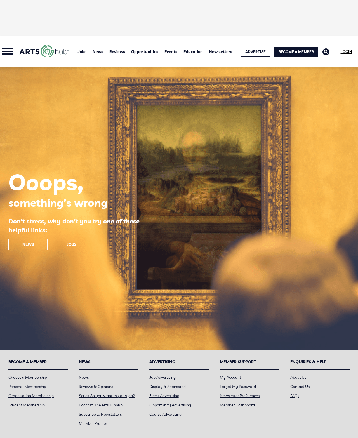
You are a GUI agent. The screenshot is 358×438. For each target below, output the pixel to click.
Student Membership (26, 405)
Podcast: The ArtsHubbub (101, 405)
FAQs (294, 395)
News (98, 51)
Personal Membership (27, 386)
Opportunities (144, 51)
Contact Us (300, 386)
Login (346, 52)
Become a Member (296, 52)
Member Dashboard (237, 405)
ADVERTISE (255, 52)
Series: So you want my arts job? (107, 395)
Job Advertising (162, 377)
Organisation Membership (31, 395)
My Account (230, 377)
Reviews (117, 51)
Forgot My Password (238, 386)
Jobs (82, 51)
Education (193, 51)
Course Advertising (165, 414)
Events (170, 51)
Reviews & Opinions (96, 386)
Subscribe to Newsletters (100, 414)
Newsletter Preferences (240, 395)
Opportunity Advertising (170, 405)
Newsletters (220, 51)
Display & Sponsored (167, 386)
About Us (298, 377)
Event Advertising (164, 395)
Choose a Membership (27, 377)
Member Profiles (93, 423)
